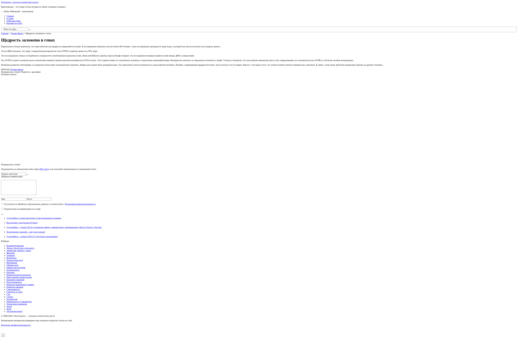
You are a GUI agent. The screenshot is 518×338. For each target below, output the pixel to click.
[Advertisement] (82, 118)
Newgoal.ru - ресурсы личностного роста (19, 2)
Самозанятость (13, 289)
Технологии (12, 299)
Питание (10, 272)
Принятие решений (15, 280)
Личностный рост (14, 260)
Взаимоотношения (15, 246)
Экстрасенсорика (14, 311)
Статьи (9, 297)
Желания (10, 253)
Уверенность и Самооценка (19, 301)
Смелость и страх (14, 292)
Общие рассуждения (15, 267)
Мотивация (11, 263)
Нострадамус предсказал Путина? (22, 223)
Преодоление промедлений (19, 277)
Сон (8, 294)
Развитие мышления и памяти (20, 284)
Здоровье (10, 255)
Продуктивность (14, 282)
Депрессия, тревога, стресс (18, 250)
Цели (8, 309)
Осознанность (12, 270)
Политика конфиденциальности (16, 325)
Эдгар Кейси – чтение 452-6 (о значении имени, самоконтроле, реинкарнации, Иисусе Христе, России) (54, 227)
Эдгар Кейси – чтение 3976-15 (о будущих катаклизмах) (32, 236)
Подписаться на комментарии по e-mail (22, 209)
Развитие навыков (14, 287)
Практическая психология (18, 275)
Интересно (11, 258)
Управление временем (16, 304)
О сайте (10, 18)
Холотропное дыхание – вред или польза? (25, 232)
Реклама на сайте (14, 23)
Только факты (17, 69)
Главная (10, 16)
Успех (9, 306)
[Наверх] (3, 335)
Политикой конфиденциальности (80, 204)
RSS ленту (44, 169)
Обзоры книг (12, 265)
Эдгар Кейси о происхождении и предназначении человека (33, 218)
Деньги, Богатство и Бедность (20, 248)
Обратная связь (13, 21)
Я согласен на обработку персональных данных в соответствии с (50, 204)
